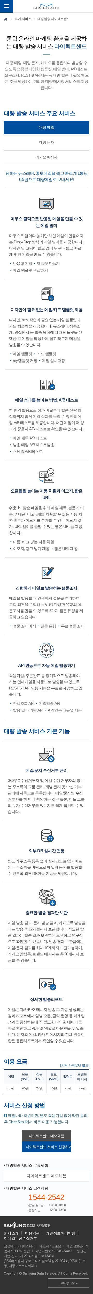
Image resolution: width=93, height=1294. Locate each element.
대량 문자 (46, 142)
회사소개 (11, 1233)
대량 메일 (46, 127)
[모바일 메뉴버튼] (6, 6)
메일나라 (46, 6)
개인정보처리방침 (60, 1233)
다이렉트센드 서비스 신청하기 (48, 1147)
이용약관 (32, 1233)
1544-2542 (46, 1197)
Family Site (67, 1283)
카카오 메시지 (46, 157)
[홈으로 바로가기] (6, 20)
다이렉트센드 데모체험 (46, 1136)
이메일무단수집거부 (20, 1238)
